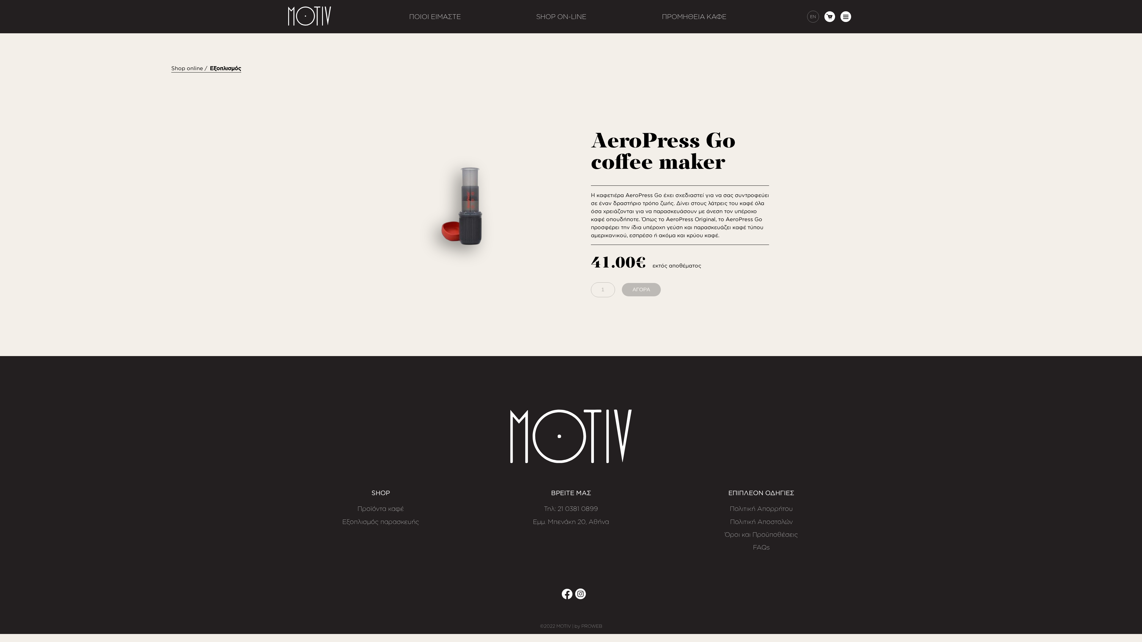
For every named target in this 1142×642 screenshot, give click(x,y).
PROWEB (591, 626)
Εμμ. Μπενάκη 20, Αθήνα (571, 522)
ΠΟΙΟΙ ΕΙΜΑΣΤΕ (435, 16)
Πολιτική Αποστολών (761, 522)
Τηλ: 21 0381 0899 (571, 509)
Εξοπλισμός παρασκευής (380, 522)
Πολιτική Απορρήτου (761, 509)
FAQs (761, 547)
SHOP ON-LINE (561, 16)
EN (813, 16)
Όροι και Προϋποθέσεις (761, 534)
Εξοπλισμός (225, 68)
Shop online (187, 68)
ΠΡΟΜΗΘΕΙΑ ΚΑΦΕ (694, 16)
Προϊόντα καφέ (380, 509)
